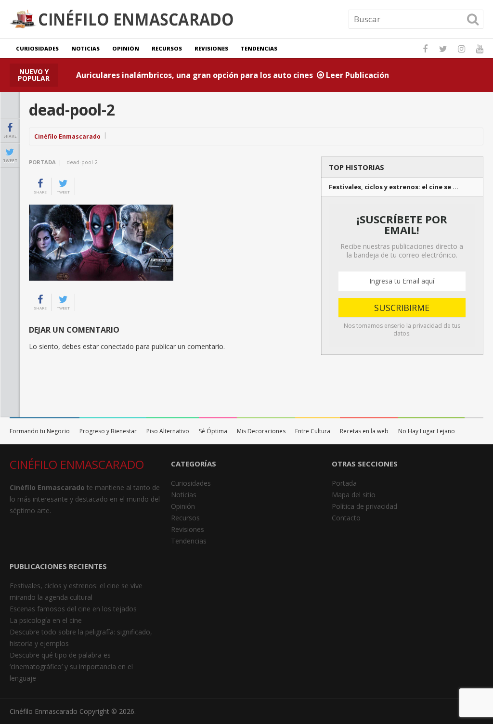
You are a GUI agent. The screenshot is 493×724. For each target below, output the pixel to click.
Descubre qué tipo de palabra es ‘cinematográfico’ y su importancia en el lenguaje (71, 666)
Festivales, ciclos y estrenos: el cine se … (393, 187)
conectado (117, 346)
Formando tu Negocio (40, 431)
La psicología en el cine (46, 620)
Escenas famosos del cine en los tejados (73, 608)
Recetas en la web (364, 431)
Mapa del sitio (354, 494)
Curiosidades (37, 48)
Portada (42, 162)
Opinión (125, 48)
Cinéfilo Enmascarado (67, 136)
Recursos (167, 48)
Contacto (346, 517)
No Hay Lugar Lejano (426, 431)
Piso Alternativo (167, 431)
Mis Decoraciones (261, 431)
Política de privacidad (364, 506)
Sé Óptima (213, 431)
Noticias (85, 48)
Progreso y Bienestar (108, 431)
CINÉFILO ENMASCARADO (77, 464)
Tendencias (259, 48)
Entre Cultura (312, 431)
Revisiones (211, 48)
